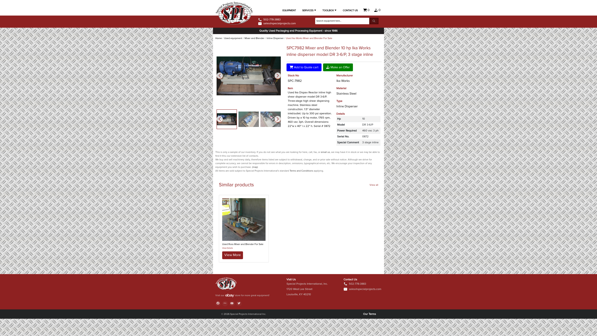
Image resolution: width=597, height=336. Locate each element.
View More (232, 255)
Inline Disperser (275, 38)
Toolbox (328, 10)
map (255, 167)
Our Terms (369, 314)
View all (374, 185)
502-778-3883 (272, 19)
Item (290, 88)
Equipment (289, 10)
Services (307, 10)
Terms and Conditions (301, 171)
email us (325, 152)
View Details (227, 248)
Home (218, 38)
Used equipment (233, 38)
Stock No (293, 75)
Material (341, 88)
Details (340, 113)
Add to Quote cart (305, 67)
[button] (278, 75)
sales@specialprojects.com (279, 23)
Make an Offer (340, 67)
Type (339, 101)
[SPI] (226, 285)
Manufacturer (344, 75)
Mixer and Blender (254, 38)
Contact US (350, 10)
